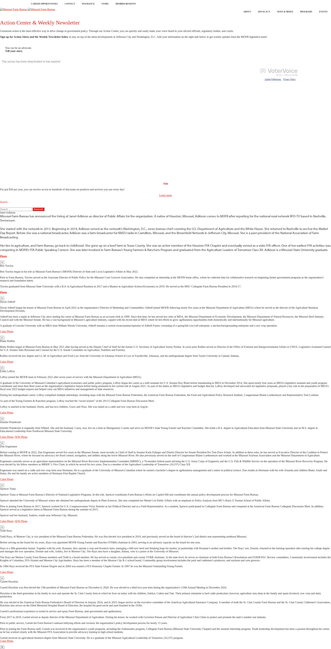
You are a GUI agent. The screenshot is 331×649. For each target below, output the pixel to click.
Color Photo (6, 331)
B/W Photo (21, 436)
